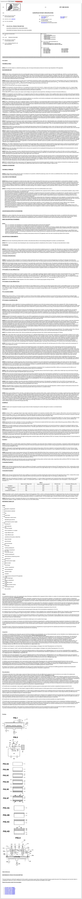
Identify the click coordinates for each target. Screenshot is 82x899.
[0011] (14, 888)
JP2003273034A (8, 894)
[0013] (13, 890)
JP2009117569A (8, 890)
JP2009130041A (8, 891)
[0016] (13, 892)
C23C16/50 (62, 17)
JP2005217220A (8, 889)
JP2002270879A (8, 892)
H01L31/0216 (43, 16)
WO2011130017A (8, 888)
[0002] (13, 887)
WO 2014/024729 (44, 22)
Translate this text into (4, 1)
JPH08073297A (8, 887)
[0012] (13, 889)
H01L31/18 (43, 17)
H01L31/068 (62, 16)
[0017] (13, 894)
